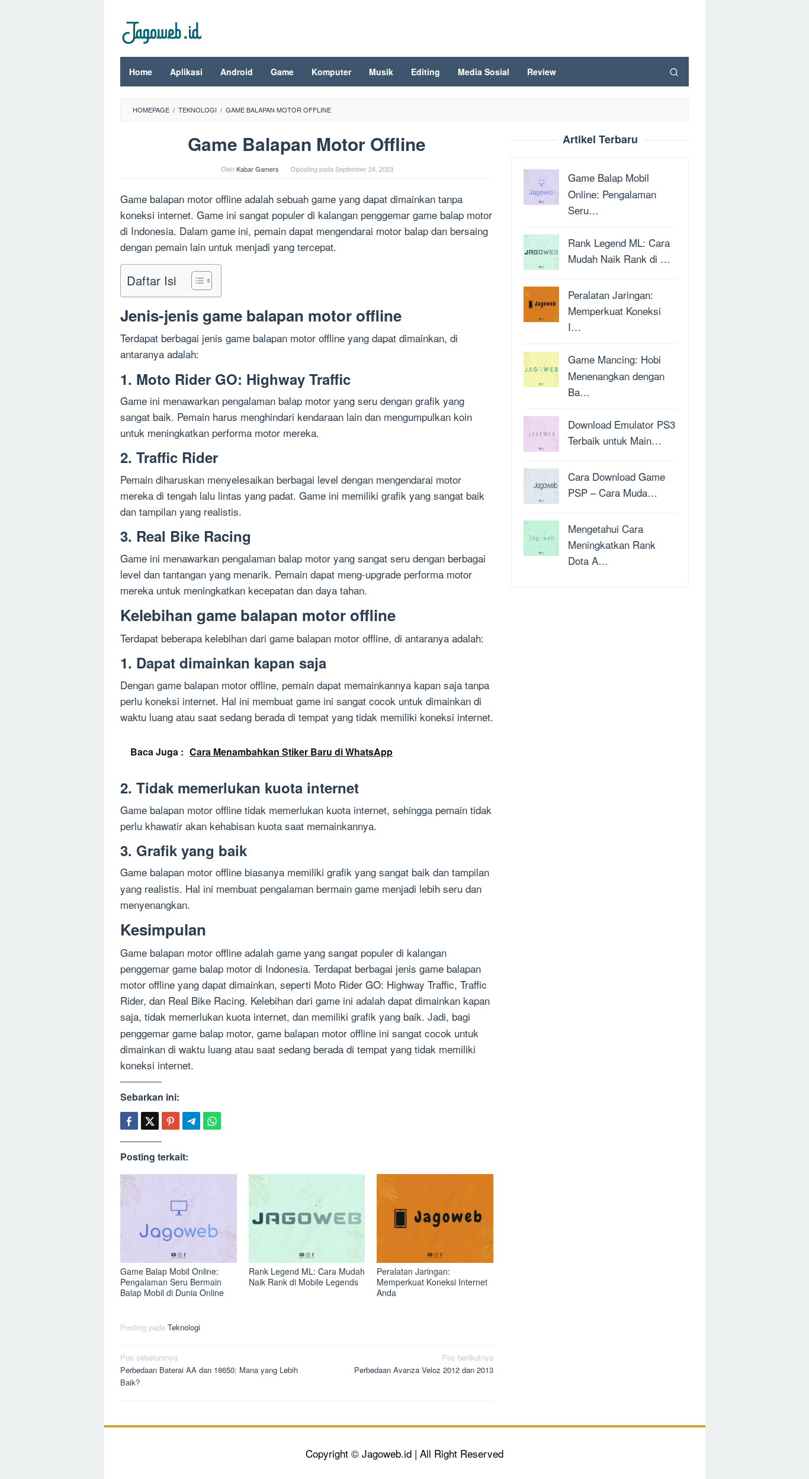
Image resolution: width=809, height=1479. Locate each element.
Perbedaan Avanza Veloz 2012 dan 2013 (423, 1363)
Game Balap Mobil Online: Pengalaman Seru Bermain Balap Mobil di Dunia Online (172, 1281)
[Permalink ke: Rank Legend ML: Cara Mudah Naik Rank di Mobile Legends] (307, 1218)
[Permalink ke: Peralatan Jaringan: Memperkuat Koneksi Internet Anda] (435, 1218)
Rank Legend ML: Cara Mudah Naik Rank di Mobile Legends (307, 1276)
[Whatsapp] (212, 1121)
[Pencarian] (674, 71)
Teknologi (184, 1327)
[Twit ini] (150, 1121)
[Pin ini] (170, 1121)
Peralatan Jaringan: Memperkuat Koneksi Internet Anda (432, 1281)
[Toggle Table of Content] (195, 281)
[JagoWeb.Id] (160, 31)
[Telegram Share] (191, 1121)
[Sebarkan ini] (129, 1121)
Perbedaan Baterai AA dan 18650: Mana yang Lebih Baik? (209, 1370)
